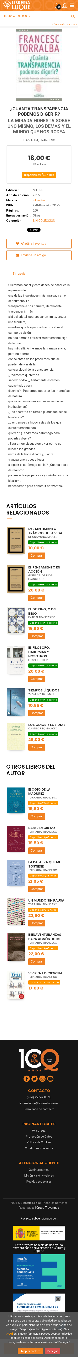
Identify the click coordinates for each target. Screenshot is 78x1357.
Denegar (52, 1351)
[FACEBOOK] (27, 1079)
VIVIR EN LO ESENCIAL (45, 973)
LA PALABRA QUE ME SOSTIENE (44, 864)
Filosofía (39, 200)
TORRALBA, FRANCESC (39, 140)
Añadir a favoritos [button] (33, 244)
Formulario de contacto (39, 1109)
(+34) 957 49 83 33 (39, 1097)
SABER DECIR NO (41, 827)
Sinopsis (19, 273)
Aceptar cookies (30, 1351)
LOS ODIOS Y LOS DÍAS (47, 724)
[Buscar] (73, 16)
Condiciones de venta (39, 1148)
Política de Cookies (39, 1142)
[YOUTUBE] (50, 1079)
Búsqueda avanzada (65, 24)
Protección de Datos (39, 1136)
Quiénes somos (39, 1169)
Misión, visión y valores (39, 1175)
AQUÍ (9, 1333)
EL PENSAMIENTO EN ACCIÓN (44, 569)
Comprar (37, 555)
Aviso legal (39, 1130)
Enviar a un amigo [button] (33, 255)
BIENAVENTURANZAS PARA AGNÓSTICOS (44, 936)
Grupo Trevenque (47, 1207)
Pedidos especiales (39, 1181)
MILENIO (39, 190)
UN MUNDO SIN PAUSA (46, 900)
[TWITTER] (34, 1079)
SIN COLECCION (44, 221)
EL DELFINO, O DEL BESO (42, 611)
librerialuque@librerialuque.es (39, 1103)
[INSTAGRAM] (42, 1079)
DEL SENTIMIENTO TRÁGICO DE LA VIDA (45, 530)
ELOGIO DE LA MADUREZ (39, 791)
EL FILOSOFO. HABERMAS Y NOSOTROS (39, 651)
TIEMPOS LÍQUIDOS (43, 690)
